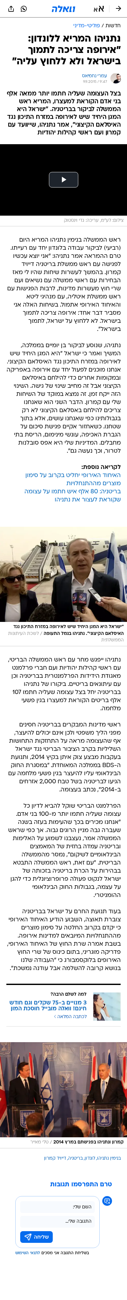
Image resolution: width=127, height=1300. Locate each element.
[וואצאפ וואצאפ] (24, 9)
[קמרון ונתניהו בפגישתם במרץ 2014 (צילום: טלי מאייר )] (63, 1095)
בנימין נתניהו (109, 1158)
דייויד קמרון (55, 1158)
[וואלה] (63, 9)
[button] (99, 9)
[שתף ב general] (11, 8)
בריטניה (75, 1158)
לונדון (90, 1158)
